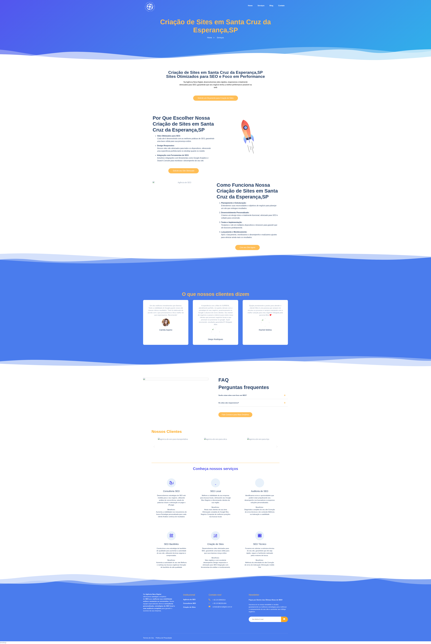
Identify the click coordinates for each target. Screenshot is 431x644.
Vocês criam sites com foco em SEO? (232, 395)
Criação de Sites (215, 544)
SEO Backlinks (171, 544)
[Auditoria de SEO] (259, 482)
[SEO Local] (215, 482)
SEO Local (215, 491)
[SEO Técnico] (259, 535)
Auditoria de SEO (259, 491)
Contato (281, 6)
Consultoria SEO (171, 491)
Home (250, 6)
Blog (271, 6)
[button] (253, 396)
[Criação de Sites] (215, 535)
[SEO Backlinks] (171, 535)
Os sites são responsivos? (228, 403)
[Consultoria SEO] (171, 482)
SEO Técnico (259, 544)
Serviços (261, 6)
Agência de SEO (189, 599)
